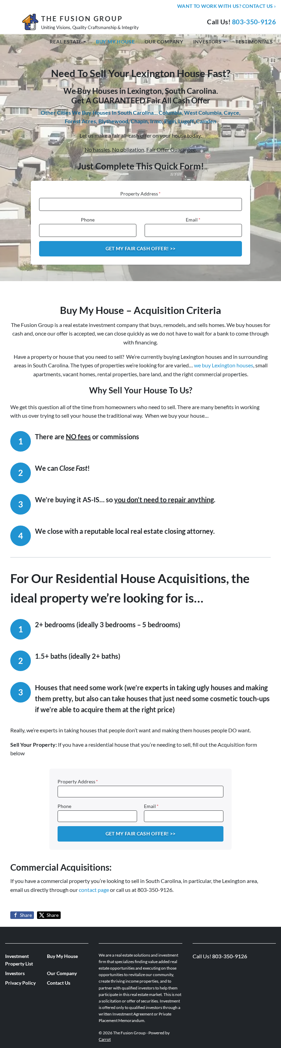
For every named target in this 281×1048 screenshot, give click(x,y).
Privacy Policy (20, 983)
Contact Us (58, 983)
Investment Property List (19, 960)
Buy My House (115, 42)
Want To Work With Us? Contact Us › (226, 6)
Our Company (164, 42)
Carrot (105, 1039)
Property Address (140, 194)
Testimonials (254, 42)
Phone (88, 220)
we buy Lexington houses (223, 365)
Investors (207, 42)
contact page (94, 889)
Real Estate (66, 42)
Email (193, 220)
